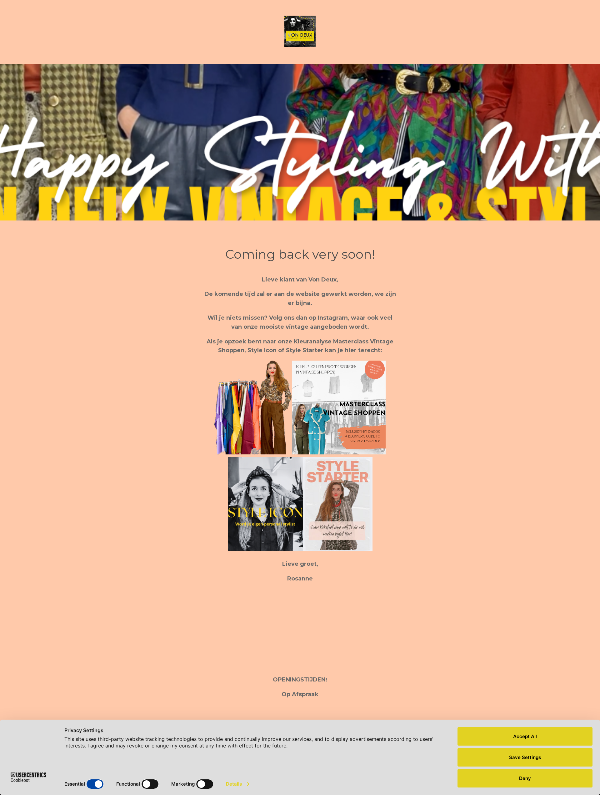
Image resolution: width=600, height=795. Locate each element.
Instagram (333, 317)
